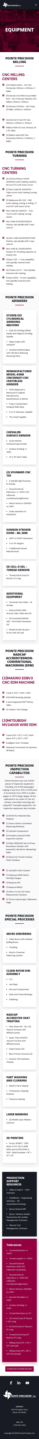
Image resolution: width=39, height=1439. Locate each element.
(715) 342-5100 (19, 1425)
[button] (36, 5)
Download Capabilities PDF (19, 1369)
